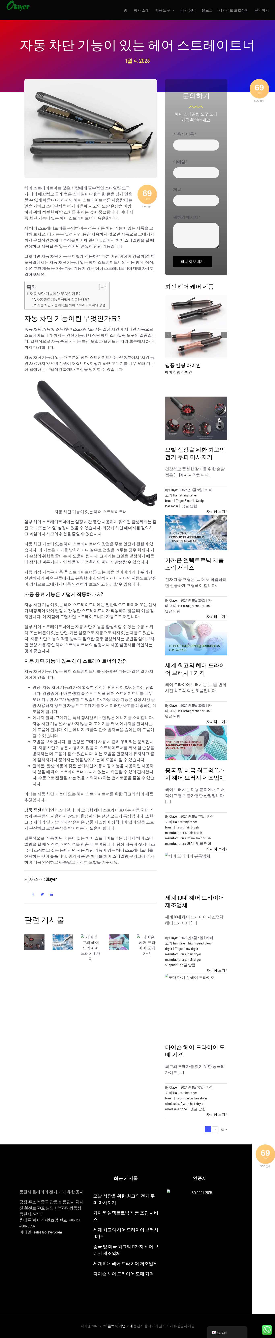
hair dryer (180, 943)
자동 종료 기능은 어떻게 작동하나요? (63, 299)
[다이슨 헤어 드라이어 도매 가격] (147, 945)
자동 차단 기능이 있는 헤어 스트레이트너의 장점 (71, 305)
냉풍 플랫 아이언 (39, 809)
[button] (168, 335)
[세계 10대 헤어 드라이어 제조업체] (196, 870)
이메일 (180, 161)
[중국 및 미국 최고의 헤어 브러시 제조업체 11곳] (119, 942)
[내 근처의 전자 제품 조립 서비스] (63, 942)
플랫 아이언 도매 (120, 1326)
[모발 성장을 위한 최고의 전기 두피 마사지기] (34, 942)
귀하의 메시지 (187, 217)
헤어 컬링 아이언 (178, 372)
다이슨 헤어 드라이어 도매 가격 (123, 1273)
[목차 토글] (100, 286)
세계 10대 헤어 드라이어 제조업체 (125, 1263)
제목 (177, 189)
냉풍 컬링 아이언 (183, 365)
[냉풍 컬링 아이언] (196, 326)
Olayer (173, 489)
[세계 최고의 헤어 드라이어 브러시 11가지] (91, 948)
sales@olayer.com (47, 1231)
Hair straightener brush (193, 605)
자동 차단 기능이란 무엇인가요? (55, 293)
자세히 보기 (215, 511)
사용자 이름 (184, 133)
